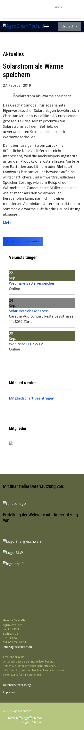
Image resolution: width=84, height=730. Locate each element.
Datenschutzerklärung (17, 685)
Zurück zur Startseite (23, 241)
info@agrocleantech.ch (17, 647)
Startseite (13, 718)
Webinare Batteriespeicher (32, 283)
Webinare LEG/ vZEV (26, 343)
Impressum (10, 692)
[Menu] (46, 26)
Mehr (7, 222)
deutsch (68, 26)
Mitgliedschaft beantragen (31, 398)
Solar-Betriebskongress (29, 311)
